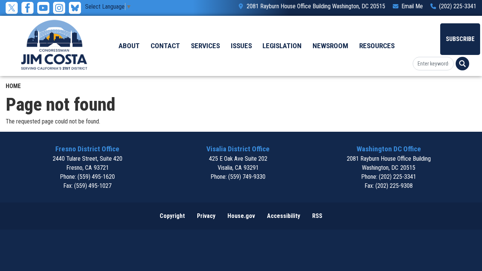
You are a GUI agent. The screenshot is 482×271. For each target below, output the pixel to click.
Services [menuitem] (205, 45)
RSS (317, 215)
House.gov (241, 215)
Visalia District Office (238, 149)
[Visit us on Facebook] (29, 8)
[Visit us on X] (13, 8)
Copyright (172, 215)
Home (13, 86)
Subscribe (460, 39)
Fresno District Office (87, 149)
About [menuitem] (129, 45)
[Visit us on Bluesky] (77, 8)
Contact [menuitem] (165, 45)
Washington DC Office (389, 149)
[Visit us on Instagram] (61, 8)
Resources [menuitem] (377, 45)
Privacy (206, 215)
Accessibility (283, 215)
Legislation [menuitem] (282, 45)
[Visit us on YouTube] (45, 8)
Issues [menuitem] (241, 45)
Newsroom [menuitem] (330, 45)
